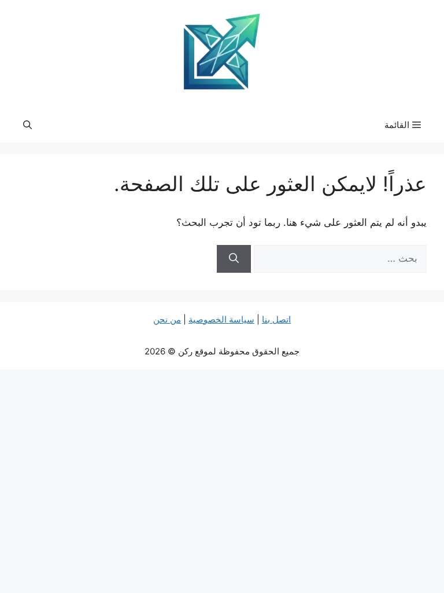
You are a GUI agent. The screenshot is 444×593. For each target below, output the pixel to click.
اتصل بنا (276, 319)
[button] (27, 125)
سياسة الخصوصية (221, 319)
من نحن (167, 319)
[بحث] (234, 259)
